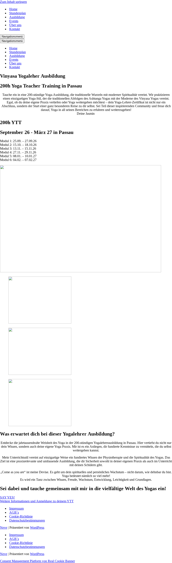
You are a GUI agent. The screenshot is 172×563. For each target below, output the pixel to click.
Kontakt (14, 29)
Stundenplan (17, 13)
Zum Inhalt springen (13, 2)
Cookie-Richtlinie (21, 516)
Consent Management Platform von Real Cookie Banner (37, 561)
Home (13, 9)
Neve (3, 527)
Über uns (15, 25)
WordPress (37, 527)
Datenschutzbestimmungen (27, 520)
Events (13, 21)
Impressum (16, 508)
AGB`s (14, 512)
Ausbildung (17, 17)
